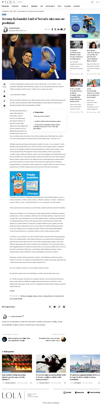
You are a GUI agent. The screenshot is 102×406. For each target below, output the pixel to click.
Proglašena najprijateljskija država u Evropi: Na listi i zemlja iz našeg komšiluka (85, 377)
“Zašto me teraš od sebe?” (42, 116)
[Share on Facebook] (52, 29)
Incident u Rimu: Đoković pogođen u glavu (48, 121)
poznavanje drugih (16, 299)
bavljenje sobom (31, 296)
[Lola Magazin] (14, 2)
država (40, 296)
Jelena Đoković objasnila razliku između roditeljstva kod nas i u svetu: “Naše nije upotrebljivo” (46, 126)
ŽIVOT (4, 14)
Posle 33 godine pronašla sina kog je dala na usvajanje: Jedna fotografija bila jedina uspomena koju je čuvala (76, 95)
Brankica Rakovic (11, 383)
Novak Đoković (59, 296)
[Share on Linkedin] (58, 29)
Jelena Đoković (48, 296)
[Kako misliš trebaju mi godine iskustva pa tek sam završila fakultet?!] (17, 364)
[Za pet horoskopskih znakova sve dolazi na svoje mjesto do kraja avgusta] (93, 83)
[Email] (61, 29)
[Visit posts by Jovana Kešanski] (5, 29)
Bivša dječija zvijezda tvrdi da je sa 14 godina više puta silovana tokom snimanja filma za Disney (93, 55)
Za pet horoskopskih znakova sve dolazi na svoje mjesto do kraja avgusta (93, 93)
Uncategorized (7, 371)
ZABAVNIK (73, 371)
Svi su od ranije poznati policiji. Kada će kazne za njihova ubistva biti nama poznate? (51, 377)
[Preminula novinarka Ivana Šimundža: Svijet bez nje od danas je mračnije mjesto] (76, 44)
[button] (3, 2)
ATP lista (23, 296)
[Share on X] (55, 29)
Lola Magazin (77, 383)
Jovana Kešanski (14, 28)
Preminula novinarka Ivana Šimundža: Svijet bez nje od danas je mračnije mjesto (76, 54)
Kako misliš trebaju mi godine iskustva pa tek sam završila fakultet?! (14, 377)
